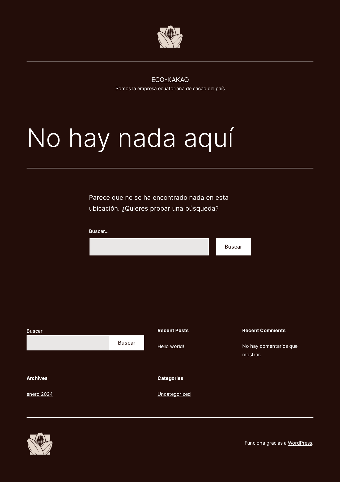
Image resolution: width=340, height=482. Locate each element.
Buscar (34, 331)
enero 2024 (40, 394)
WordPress (300, 443)
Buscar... (99, 231)
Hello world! (171, 346)
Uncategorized (174, 394)
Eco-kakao (170, 80)
